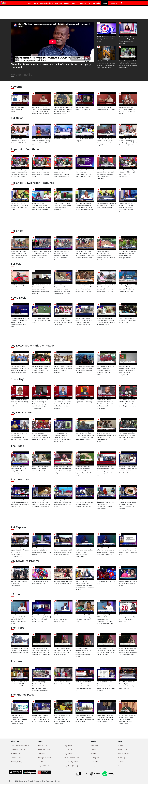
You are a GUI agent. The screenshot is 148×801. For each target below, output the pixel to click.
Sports (66, 3)
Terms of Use (16, 758)
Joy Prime (68, 754)
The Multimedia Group (20, 746)
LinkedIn (94, 762)
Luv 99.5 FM (42, 762)
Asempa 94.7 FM (44, 758)
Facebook (94, 750)
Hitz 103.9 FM (43, 754)
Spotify (110, 774)
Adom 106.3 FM (44, 750)
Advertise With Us (18, 750)
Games (120, 746)
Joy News (68, 746)
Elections (113, 3)
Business (58, 3)
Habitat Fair (122, 750)
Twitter (93, 754)
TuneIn (84, 774)
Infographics (96, 766)
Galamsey (121, 758)
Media (104, 3)
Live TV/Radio (94, 3)
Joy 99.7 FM (42, 746)
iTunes (97, 774)
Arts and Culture (46, 3)
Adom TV (68, 750)
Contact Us (15, 754)
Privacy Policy (16, 762)
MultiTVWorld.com (71, 758)
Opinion (74, 3)
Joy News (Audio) (71, 766)
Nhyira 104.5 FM (44, 766)
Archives (121, 762)
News (36, 3)
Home (29, 3)
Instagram (95, 758)
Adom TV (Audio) (71, 762)
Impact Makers (123, 754)
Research (83, 3)
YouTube (94, 746)
